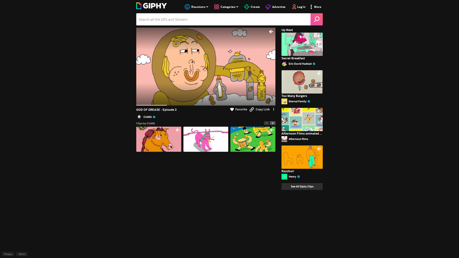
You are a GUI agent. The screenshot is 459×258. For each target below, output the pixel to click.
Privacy (8, 254)
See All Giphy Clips (302, 186)
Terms (22, 254)
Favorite (241, 109)
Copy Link (263, 109)
